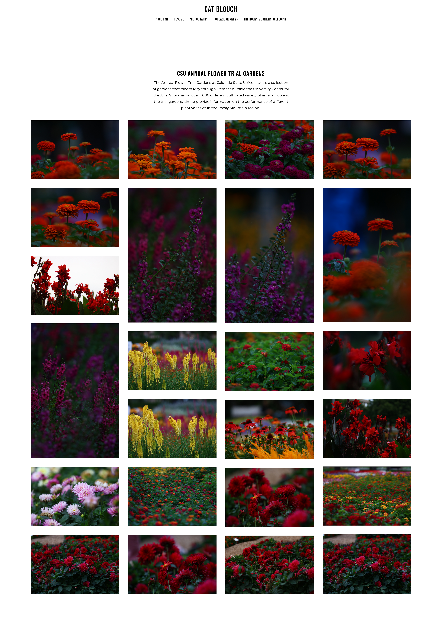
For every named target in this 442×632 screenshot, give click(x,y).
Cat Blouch (221, 9)
